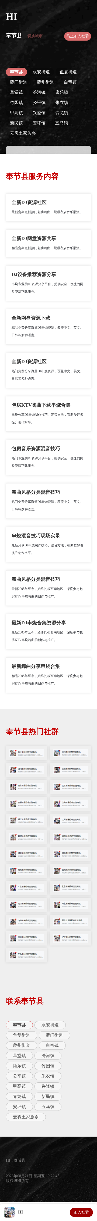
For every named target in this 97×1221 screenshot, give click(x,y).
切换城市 (35, 36)
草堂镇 (16, 92)
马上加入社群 (77, 36)
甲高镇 (16, 112)
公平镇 (39, 102)
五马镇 (61, 123)
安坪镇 (39, 123)
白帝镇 (70, 82)
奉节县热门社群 (32, 731)
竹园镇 (16, 102)
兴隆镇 (39, 112)
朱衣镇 (61, 102)
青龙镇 (61, 112)
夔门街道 (18, 82)
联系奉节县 (25, 1001)
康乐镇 (61, 92)
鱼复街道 (68, 72)
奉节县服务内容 (32, 176)
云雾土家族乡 (23, 133)
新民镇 (16, 123)
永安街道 (41, 72)
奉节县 (14, 35)
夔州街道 (45, 82)
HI (11, 16)
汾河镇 (39, 92)
